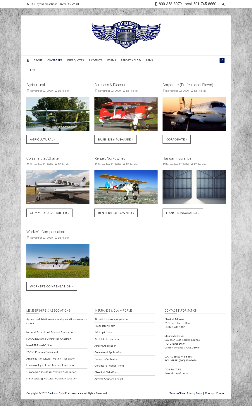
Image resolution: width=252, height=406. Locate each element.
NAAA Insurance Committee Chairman (48, 338)
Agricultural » (42, 139)
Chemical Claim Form (106, 372)
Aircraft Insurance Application (111, 319)
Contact (221, 393)
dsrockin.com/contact (177, 373)
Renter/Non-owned (109, 158)
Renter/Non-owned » (116, 212)
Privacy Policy (195, 393)
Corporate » (176, 139)
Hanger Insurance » (183, 212)
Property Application (106, 358)
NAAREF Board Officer (39, 345)
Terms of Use (177, 393)
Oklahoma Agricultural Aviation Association (51, 371)
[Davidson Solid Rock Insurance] (126, 47)
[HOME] (28, 61)
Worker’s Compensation (45, 232)
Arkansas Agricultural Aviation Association (50, 358)
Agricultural (35, 85)
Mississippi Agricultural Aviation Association (51, 378)
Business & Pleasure (110, 85)
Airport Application (105, 345)
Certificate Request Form (109, 365)
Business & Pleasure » (115, 139)
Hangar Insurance (177, 158)
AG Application (103, 332)
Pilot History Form (104, 325)
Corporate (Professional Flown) (188, 85)
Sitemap (209, 393)
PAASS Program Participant (42, 351)
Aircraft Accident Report (108, 378)
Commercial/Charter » (49, 212)
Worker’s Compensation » (52, 286)
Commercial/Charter (43, 158)
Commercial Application (108, 352)
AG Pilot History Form (107, 339)
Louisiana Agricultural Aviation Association (50, 365)
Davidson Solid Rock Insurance (65, 393)
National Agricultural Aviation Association (50, 332)
